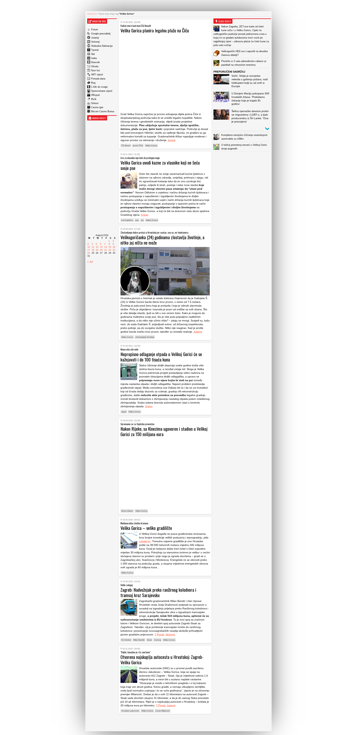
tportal (171, 140)
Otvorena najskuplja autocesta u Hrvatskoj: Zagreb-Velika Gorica (161, 659)
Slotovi (95, 103)
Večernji (95, 41)
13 (101, 247)
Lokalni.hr (145, 541)
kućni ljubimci (127, 220)
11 (93, 247)
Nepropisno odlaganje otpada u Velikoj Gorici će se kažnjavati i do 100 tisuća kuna (161, 357)
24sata (94, 66)
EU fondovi (126, 640)
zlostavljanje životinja (144, 337)
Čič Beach (126, 145)
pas (137, 220)
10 (88, 247)
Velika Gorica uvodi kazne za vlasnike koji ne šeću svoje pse (160, 165)
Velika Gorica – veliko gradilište (146, 527)
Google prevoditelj (100, 33)
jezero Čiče (138, 145)
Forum (94, 29)
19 (97, 250)
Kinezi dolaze (127, 511)
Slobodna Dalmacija (101, 45)
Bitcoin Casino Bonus (102, 111)
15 (110, 247)
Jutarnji (95, 37)
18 (93, 250)
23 (114, 250)
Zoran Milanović (162, 711)
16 (114, 247)
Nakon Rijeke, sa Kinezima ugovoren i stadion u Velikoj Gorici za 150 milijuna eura (164, 431)
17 (88, 250)
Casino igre (97, 107)
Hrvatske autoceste (130, 711)
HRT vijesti (97, 74)
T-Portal (159, 634)
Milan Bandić (139, 640)
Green (144, 214)
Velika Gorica (151, 145)
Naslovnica (92, 13)
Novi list (95, 70)
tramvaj (157, 640)
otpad (123, 412)
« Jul (90, 261)
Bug (93, 82)
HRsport (95, 95)
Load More (165, 723)
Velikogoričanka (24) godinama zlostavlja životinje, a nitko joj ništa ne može (162, 240)
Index (94, 58)
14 (105, 247)
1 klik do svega (99, 86)
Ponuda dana (98, 78)
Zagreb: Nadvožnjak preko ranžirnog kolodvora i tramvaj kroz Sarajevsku (158, 592)
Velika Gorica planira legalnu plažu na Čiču (154, 30)
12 (97, 247)
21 (105, 250)
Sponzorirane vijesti (101, 91)
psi (142, 220)
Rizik (94, 99)
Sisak (149, 640)
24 (88, 253)
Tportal (95, 50)
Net (93, 54)
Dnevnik (95, 62)
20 (101, 250)
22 (110, 250)
